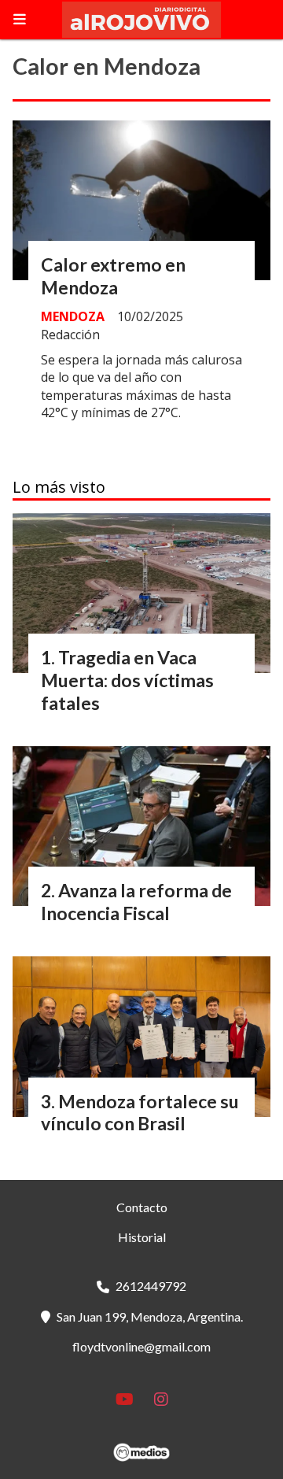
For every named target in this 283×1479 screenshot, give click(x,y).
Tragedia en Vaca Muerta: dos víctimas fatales (127, 680)
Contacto (141, 1207)
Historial (142, 1236)
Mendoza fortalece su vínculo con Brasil (140, 1112)
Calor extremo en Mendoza (113, 275)
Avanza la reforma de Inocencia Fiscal (136, 901)
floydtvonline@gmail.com (141, 1346)
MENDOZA (73, 316)
